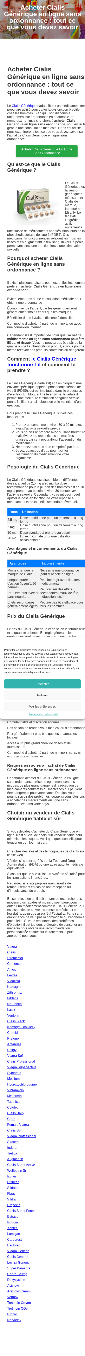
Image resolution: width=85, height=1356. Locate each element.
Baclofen (13, 1245)
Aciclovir (13, 1285)
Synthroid (14, 1073)
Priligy (12, 1050)
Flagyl (11, 1193)
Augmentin (15, 1159)
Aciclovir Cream (19, 1291)
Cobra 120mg (17, 1274)
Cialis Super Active (21, 1165)
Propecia (13, 1205)
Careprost (14, 1239)
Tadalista (13, 1101)
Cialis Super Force (21, 1211)
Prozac (12, 1314)
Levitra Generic (18, 1262)
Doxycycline (16, 1280)
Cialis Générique (24, 106)
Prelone (13, 1038)
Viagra (12, 946)
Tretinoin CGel (17, 1308)
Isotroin (12, 1222)
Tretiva (12, 1153)
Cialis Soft (14, 1130)
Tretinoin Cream (19, 1302)
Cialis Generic (17, 1257)
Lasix (11, 1009)
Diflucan (13, 1182)
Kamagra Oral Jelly (21, 1027)
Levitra (12, 975)
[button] (79, 642)
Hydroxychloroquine (22, 1084)
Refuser (42, 695)
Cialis (11, 952)
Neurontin (14, 1004)
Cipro (11, 1119)
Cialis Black (16, 1021)
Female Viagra (18, 1124)
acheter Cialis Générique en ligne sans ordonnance (46, 151)
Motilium (13, 1078)
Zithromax (14, 992)
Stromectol (15, 958)
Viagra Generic (18, 1251)
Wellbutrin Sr (16, 1170)
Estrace (12, 1216)
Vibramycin (15, 1090)
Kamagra (14, 986)
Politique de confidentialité (43, 714)
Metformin (14, 1096)
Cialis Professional (21, 1061)
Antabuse (14, 1044)
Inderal (12, 1147)
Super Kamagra (18, 1268)
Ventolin (13, 1015)
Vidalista (13, 981)
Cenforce (14, 963)
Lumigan (13, 1234)
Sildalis (12, 1188)
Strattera (13, 1142)
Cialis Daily (15, 1113)
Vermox (12, 1297)
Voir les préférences (42, 706)
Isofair (11, 1176)
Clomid (12, 1032)
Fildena (12, 998)
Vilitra (11, 1199)
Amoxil (12, 969)
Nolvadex (14, 1320)
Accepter (43, 684)
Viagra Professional (21, 1136)
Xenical (12, 1228)
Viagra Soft (15, 1055)
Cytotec (12, 1107)
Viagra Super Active (21, 1067)
